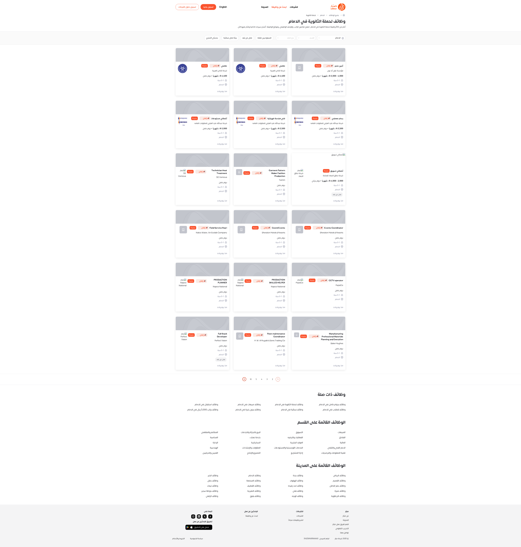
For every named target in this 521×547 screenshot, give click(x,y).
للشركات (294, 7)
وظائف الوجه (297, 496)
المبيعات (341, 432)
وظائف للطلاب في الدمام (334, 409)
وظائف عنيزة (340, 491)
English (223, 7)
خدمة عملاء (255, 437)
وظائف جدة (298, 475)
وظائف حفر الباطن (337, 486)
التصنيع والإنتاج (253, 453)
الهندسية (214, 448)
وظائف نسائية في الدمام (292, 409)
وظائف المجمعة (253, 480)
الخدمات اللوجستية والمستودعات (288, 448)
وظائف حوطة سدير (209, 491)
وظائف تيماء (212, 486)
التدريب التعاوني (342, 528)
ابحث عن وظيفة (279, 7)
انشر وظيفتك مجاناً (295, 520)
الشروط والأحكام (178, 538)
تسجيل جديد (208, 7)
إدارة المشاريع (297, 453)
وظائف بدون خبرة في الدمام (248, 409)
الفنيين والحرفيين (210, 453)
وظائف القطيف (253, 486)
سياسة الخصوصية (196, 538)
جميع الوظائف (334, 15)
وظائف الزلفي (212, 496)
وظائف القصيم (339, 480)
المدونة (264, 7)
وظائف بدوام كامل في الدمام (332, 404)
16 (251, 379)
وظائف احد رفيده (295, 486)
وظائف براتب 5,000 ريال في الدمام (202, 409)
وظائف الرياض (339, 475)
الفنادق (342, 437)
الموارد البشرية (296, 442)
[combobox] (304, 38)
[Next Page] (244, 379)
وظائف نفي (298, 491)
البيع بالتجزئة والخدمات (250, 432)
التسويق (299, 432)
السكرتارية (255, 442)
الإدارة (215, 442)
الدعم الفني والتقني (336, 448)
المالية (342, 442)
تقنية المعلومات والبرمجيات (333, 453)
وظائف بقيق (255, 496)
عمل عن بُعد (247, 38)
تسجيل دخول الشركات (187, 7)
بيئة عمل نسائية (230, 38)
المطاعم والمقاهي (209, 432)
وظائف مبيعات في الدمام (249, 404)
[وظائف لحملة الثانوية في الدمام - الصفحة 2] (244, 379)
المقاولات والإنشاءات (251, 448)
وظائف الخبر (213, 475)
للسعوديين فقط (264, 38)
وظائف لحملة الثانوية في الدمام (289, 404)
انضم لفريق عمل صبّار (340, 524)
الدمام (322, 15)
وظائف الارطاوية (338, 496)
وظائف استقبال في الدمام (206, 404)
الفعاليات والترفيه (295, 437)
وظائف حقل (212, 480)
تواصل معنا (344, 532)
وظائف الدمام (254, 475)
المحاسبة (214, 437)
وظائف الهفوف (296, 480)
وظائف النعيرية (253, 491)
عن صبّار (346, 515)
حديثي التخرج (212, 38)
